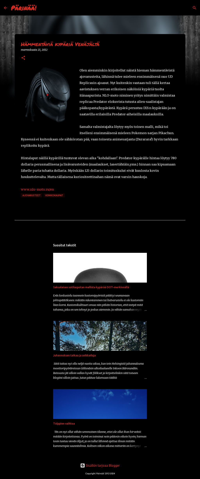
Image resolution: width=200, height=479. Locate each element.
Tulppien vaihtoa (64, 423)
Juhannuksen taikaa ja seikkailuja (74, 355)
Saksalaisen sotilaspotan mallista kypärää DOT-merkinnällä (91, 287)
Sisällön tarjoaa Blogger (102, 465)
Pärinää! (23, 7)
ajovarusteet (31, 195)
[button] (23, 58)
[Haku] (41, 8)
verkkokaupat (54, 195)
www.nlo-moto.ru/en (37, 189)
